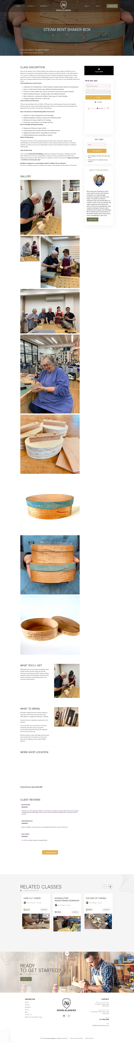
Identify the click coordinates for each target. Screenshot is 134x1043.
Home (18, 6)
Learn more (92, 219)
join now (44, 909)
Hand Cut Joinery (32, 898)
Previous (104, 886)
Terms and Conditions (76, 1038)
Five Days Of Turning (96, 898)
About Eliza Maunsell (99, 170)
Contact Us (112, 6)
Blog (98, 6)
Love (47, 916)
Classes (30, 6)
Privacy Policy (90, 1038)
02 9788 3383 (104, 1019)
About (87, 6)
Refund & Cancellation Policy (33, 1017)
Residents (43, 6)
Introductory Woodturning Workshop (67, 899)
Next (110, 886)
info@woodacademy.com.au (100, 1025)
